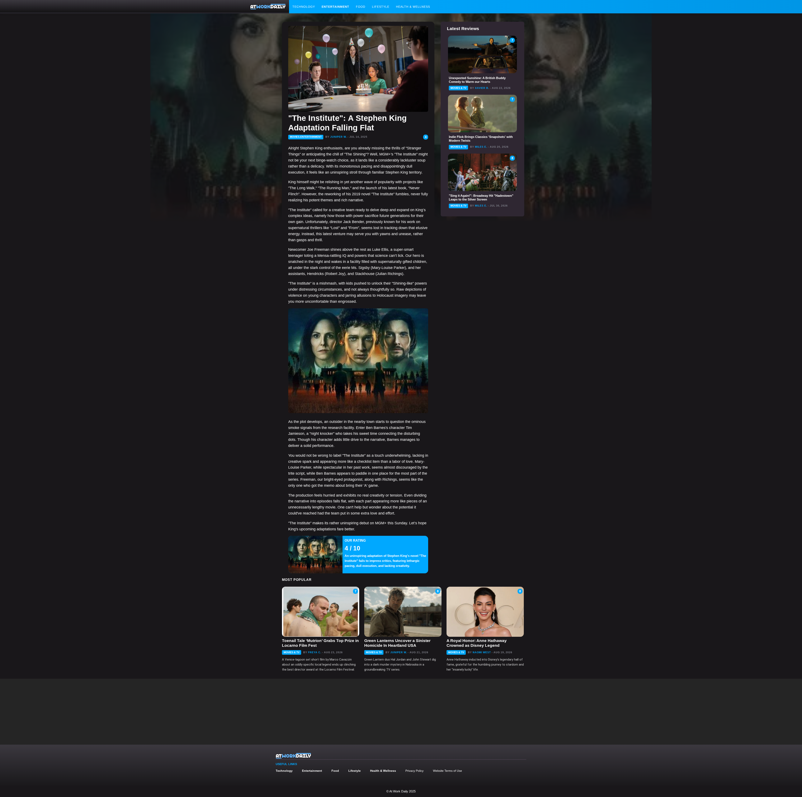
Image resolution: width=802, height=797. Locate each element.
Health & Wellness (413, 6)
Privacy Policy (414, 770)
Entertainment (335, 6)
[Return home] (268, 7)
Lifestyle (380, 6)
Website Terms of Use (447, 770)
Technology (303, 6)
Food (360, 6)
